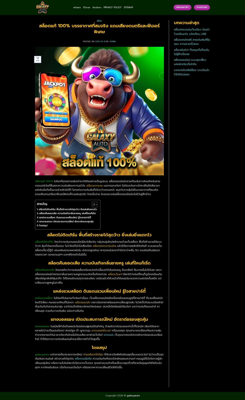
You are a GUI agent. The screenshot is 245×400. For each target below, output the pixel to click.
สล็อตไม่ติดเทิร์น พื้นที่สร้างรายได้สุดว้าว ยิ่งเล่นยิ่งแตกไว (68, 209)
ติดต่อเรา (96, 7)
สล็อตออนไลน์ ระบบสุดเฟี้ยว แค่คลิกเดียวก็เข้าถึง (190, 62)
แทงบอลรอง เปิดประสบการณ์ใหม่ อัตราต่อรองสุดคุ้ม (66, 221)
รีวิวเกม (86, 7)
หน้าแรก (77, 7)
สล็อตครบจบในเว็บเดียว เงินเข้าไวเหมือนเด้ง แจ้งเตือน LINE (192, 32)
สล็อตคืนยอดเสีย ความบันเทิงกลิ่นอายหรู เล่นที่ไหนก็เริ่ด (67, 213)
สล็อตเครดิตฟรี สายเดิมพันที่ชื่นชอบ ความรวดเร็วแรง (192, 42)
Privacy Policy (113, 7)
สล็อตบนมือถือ (83, 359)
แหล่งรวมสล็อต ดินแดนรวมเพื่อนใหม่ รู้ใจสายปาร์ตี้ (65, 217)
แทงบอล (109, 335)
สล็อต (99, 20)
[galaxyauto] (51, 7)
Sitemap (128, 7)
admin (113, 41)
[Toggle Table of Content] (93, 204)
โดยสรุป (43, 225)
